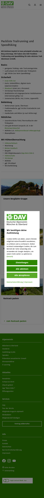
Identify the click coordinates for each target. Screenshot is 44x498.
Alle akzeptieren (22, 275)
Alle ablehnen (22, 269)
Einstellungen (22, 262)
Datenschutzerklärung (15, 282)
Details (9, 256)
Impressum (28, 282)
